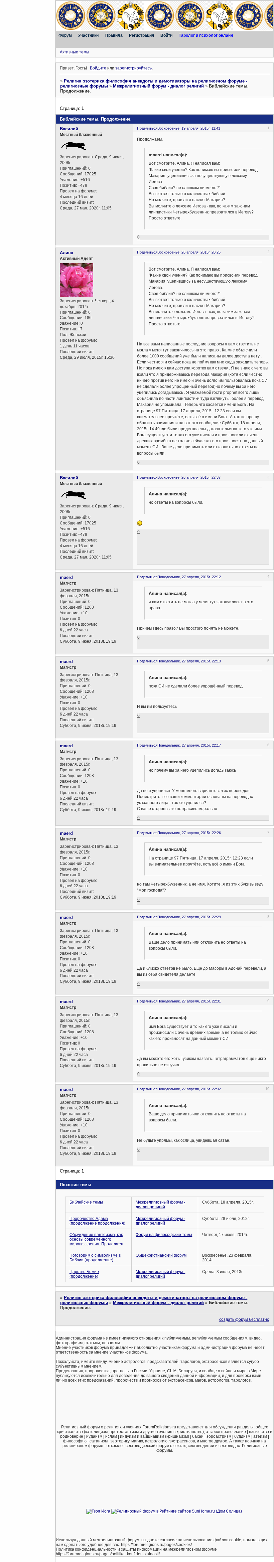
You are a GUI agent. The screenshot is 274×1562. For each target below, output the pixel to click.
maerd (66, 577)
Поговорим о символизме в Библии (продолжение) (95, 1257)
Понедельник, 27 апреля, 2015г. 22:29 (189, 917)
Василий (69, 128)
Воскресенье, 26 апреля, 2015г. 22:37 (189, 477)
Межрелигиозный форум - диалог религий (158, 86)
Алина (66, 252)
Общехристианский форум (161, 1255)
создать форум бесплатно (244, 1319)
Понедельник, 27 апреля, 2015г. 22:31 (189, 1001)
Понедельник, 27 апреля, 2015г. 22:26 (189, 833)
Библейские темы (86, 1202)
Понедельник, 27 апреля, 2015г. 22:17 (189, 745)
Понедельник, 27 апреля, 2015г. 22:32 (189, 1089)
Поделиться (147, 128)
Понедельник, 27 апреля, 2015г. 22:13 (189, 661)
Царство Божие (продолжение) (84, 1274)
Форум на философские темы (164, 1234)
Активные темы (74, 52)
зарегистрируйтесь (133, 68)
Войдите (98, 68)
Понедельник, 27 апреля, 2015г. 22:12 (189, 577)
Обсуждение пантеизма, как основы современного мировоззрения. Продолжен (96, 1239)
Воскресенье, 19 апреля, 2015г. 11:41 (188, 128)
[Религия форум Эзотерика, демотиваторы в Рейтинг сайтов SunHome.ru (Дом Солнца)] (176, 1511)
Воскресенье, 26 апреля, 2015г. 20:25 (189, 252)
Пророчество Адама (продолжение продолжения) (97, 1221)
